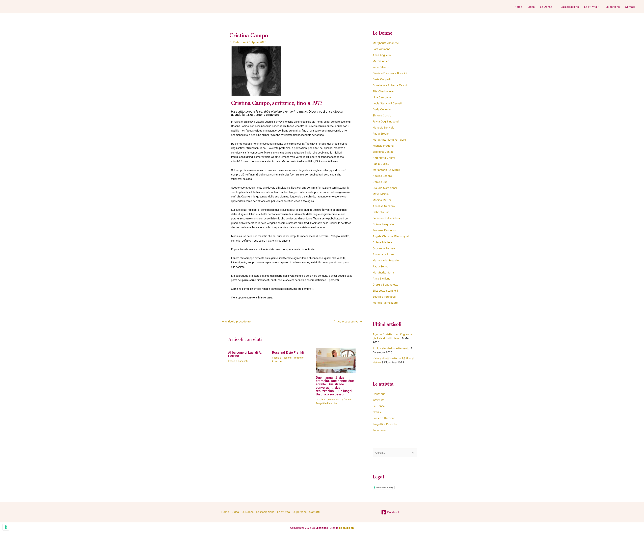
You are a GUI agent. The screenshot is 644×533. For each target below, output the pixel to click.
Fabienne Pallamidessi (386, 218)
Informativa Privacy (384, 487)
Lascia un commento (327, 399)
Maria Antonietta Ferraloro (389, 139)
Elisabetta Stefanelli (385, 290)
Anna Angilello (382, 55)
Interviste (378, 400)
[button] (553, 6)
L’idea (531, 6)
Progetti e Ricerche (326, 403)
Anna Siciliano (381, 278)
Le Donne (546, 6)
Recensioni (379, 430)
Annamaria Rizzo (383, 254)
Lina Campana (382, 97)
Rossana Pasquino (384, 230)
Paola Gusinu (381, 163)
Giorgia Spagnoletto (385, 284)
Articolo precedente (236, 321)
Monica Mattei (382, 200)
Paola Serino (381, 266)
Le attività (590, 6)
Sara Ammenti (381, 49)
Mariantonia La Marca (386, 169)
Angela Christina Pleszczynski (392, 236)
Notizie (377, 412)
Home (518, 6)
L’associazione (570, 6)
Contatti (630, 6)
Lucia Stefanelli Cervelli (387, 103)
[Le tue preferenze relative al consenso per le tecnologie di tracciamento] (6, 527)
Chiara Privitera (382, 242)
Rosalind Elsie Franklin (289, 352)
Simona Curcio (382, 115)
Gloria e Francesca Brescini (390, 73)
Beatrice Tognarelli (384, 296)
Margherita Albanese (386, 43)
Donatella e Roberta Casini (390, 85)
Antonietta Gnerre (384, 157)
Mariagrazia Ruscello (386, 260)
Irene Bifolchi (381, 67)
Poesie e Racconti (238, 361)
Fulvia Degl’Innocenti (386, 121)
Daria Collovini (382, 109)
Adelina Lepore (382, 175)
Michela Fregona (383, 145)
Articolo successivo (348, 321)
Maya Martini (381, 194)
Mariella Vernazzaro (385, 302)
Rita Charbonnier (383, 91)
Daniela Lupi (380, 182)
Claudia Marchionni (385, 188)
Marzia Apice (381, 61)
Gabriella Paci (381, 212)
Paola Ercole (381, 133)
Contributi (379, 394)
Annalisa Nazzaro (384, 206)
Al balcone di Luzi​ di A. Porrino (245, 354)
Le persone (613, 6)
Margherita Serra (383, 272)
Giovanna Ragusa (384, 248)
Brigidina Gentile (383, 151)
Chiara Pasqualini (383, 224)
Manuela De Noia (383, 127)
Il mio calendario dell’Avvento (391, 348)
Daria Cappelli (382, 79)
